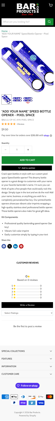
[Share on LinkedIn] (15, 246)
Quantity (5, 143)
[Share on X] (9, 246)
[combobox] (23, 21)
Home (5, 31)
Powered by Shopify (27, 415)
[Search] (49, 21)
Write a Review (27, 305)
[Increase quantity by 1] (28, 150)
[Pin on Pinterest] (21, 246)
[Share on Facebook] (4, 246)
